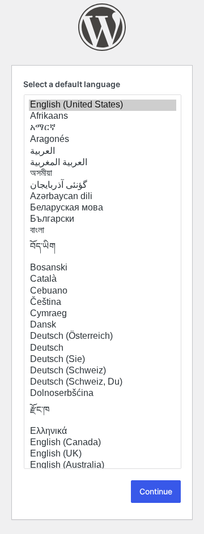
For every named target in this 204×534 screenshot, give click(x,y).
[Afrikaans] (102, 116)
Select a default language (71, 84)
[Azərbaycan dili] (102, 197)
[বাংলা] (102, 230)
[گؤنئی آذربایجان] (102, 185)
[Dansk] (102, 325)
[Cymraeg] (102, 314)
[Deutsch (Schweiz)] (102, 371)
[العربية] (102, 151)
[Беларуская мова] (102, 208)
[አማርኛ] (102, 128)
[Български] (102, 219)
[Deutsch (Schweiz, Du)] (102, 382)
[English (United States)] (102, 105)
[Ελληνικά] (102, 431)
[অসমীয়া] (102, 173)
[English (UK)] (102, 454)
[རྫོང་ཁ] (102, 413)
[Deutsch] (102, 348)
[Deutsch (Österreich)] (102, 336)
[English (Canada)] (102, 443)
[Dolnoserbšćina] (102, 393)
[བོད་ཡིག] (102, 249)
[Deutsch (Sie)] (102, 359)
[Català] (102, 279)
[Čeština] (102, 302)
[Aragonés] (102, 139)
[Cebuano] (102, 291)
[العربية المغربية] (102, 162)
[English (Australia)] (102, 465)
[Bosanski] (102, 268)
